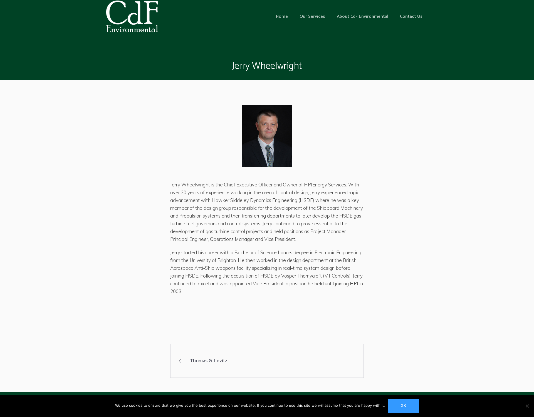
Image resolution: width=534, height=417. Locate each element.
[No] (527, 406)
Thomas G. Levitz (208, 361)
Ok (403, 406)
